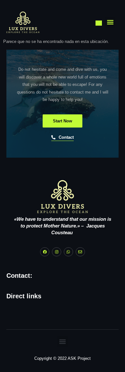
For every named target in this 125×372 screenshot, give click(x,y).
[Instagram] (56, 252)
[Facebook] (44, 252)
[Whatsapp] (68, 252)
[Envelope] (80, 252)
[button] (110, 22)
